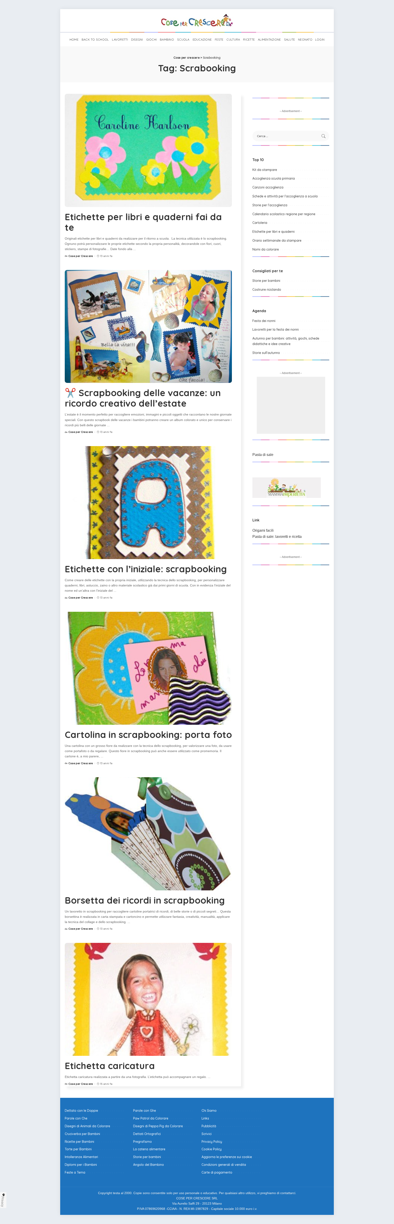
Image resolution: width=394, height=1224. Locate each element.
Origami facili (263, 530)
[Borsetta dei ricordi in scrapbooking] (148, 833)
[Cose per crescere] (197, 20)
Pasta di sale (262, 455)
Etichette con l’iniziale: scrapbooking (146, 569)
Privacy (2, 1201)
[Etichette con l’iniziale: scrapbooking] (148, 502)
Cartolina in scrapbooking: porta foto (148, 734)
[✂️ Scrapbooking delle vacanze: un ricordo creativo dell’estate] (148, 326)
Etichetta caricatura (110, 1065)
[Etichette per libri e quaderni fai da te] (148, 150)
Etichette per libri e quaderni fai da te (143, 222)
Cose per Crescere (80, 256)
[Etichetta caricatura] (148, 999)
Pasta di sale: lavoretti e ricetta (277, 537)
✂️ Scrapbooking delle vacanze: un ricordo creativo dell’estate (143, 398)
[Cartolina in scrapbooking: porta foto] (148, 668)
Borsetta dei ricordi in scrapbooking (145, 900)
